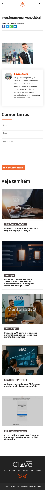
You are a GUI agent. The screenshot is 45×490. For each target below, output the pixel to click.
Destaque (9, 276)
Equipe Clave (9, 23)
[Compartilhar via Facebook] (3, 27)
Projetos (25, 470)
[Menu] (2, 3)
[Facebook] (20, 476)
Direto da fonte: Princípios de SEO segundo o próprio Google (20, 230)
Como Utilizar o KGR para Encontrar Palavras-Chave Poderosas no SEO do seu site (21, 437)
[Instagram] (25, 476)
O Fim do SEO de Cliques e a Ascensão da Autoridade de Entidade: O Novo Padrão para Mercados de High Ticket (19, 283)
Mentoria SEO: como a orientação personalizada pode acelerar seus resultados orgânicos (20, 335)
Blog (32, 470)
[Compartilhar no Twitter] (7, 27)
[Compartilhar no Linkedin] (15, 27)
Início (5, 470)
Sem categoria (11, 329)
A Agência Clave (14, 470)
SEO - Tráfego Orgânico (15, 224)
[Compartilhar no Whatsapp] (11, 27)
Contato (39, 470)
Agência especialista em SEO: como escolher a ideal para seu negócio (22, 385)
